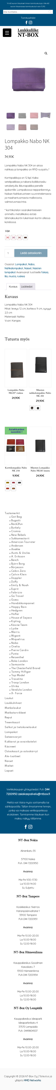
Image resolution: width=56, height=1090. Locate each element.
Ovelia (15, 647)
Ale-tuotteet (12, 756)
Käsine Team (19, 625)
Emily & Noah (20, 585)
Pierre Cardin (20, 650)
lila (6, 276)
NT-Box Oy (28, 33)
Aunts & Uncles (20, 553)
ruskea (21, 276)
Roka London (19, 661)
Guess (15, 600)
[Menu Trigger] (7, 32)
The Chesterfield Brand (25, 668)
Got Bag (16, 517)
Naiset (28, 268)
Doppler (16, 578)
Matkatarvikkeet (15, 713)
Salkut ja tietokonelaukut (21, 727)
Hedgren (17, 610)
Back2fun (17, 524)
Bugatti (16, 520)
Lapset (9, 771)
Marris (15, 632)
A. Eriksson (18, 556)
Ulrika (15, 686)
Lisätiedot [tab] (27, 286)
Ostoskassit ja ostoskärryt (21, 751)
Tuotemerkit (12, 513)
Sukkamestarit (20, 538)
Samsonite (18, 665)
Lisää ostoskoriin (31, 253)
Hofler (15, 614)
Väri (7, 231)
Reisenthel (17, 657)
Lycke (14, 628)
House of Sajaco (21, 618)
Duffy (14, 582)
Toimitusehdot (28, 18)
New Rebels (18, 535)
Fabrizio (16, 592)
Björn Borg (18, 564)
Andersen (17, 546)
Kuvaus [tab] (13, 286)
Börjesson (17, 567)
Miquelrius (18, 639)
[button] (46, 53)
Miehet (9, 766)
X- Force (16, 693)
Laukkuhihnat (13, 703)
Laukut (9, 698)
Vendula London (21, 690)
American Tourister (23, 542)
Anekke (15, 549)
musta (12, 276)
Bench (15, 560)
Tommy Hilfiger (21, 672)
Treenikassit (12, 722)
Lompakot (21, 264)
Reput (8, 717)
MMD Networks (32, 1080)
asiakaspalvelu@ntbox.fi (34, 794)
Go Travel (17, 596)
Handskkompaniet (23, 603)
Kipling (16, 621)
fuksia (44, 272)
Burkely (16, 528)
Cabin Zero (18, 571)
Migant (16, 636)
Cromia (16, 531)
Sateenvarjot (13, 737)
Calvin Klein (19, 574)
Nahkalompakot (14, 268)
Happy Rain (19, 607)
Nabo (31, 264)
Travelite (17, 679)
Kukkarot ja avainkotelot (21, 742)
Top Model (18, 675)
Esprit (15, 589)
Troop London (20, 683)
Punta (15, 654)
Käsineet (10, 747)
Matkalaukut (13, 708)
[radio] (7, 237)
